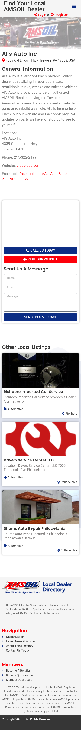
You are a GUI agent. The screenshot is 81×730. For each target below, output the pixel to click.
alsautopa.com (28, 165)
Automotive (15, 409)
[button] (73, 6)
